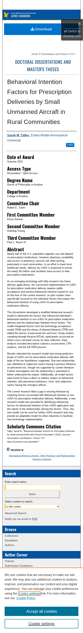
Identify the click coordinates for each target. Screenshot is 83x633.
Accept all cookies (41, 611)
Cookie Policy (26, 598)
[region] (41, 600)
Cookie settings (29, 593)
